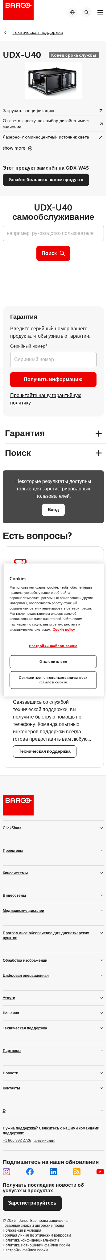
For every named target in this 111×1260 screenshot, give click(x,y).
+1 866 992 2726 (29, 1140)
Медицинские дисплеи (23, 910)
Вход (53, 509)
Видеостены (14, 895)
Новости (10, 1073)
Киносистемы (15, 873)
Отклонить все (53, 661)
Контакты (11, 1088)
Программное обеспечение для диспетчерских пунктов (46, 935)
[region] (53, 630)
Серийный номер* (28, 346)
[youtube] (100, 1171)
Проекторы (13, 850)
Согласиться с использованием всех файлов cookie (53, 679)
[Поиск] (87, 12)
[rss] (76, 1171)
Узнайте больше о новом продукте (46, 179)
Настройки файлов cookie (53, 646)
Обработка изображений (25, 960)
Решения (11, 1013)
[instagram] (6, 1171)
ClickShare (12, 828)
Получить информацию (53, 379)
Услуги (9, 998)
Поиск (49, 253)
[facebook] (30, 1171)
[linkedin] (53, 1171)
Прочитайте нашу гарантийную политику (45, 399)
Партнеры (12, 1051)
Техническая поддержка (25, 1028)
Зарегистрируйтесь (32, 1203)
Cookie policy (64, 629)
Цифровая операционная (26, 975)
